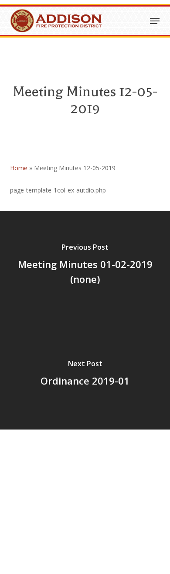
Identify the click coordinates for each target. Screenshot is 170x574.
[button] (155, 21)
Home (18, 168)
